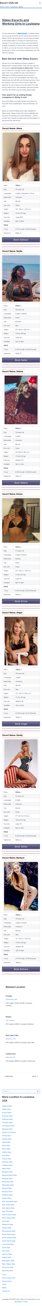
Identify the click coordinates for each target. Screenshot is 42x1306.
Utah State (5, 1251)
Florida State (6, 1136)
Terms (4, 1284)
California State (7, 1119)
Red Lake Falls (12, 1035)
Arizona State (6, 1113)
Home (2, 7)
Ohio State (5, 1221)
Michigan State (7, 1178)
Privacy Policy (7, 1281)
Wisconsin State (7, 1267)
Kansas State (6, 1159)
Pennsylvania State (8, 1231)
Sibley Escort (22, 33)
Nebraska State (7, 1195)
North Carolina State (9, 1215)
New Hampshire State (9, 1201)
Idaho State (6, 1145)
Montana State (7, 1192)
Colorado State (7, 1122)
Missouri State (7, 1188)
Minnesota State (7, 1182)
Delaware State (7, 1129)
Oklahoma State (7, 1224)
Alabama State (7, 1106)
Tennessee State (8, 1244)
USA (7, 7)
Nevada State (6, 1198)
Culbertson (11, 1054)
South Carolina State (9, 1238)
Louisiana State (7, 1165)
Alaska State (6, 1109)
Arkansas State (7, 1116)
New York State (7, 1211)
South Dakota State (8, 1241)
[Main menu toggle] (40, 3)
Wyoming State (7, 1271)
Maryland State (7, 1172)
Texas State (6, 1247)
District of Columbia (9, 1132)
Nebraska (9, 1057)
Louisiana (13, 7)
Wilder (9, 1017)
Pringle (9, 996)
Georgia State (6, 1139)
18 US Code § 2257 (8, 1278)
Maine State (6, 1168)
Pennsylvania (10, 999)
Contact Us (6, 1291)
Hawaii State (6, 1142)
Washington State (8, 1261)
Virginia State (6, 1257)
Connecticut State (8, 1126)
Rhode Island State (8, 1234)
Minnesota (9, 1039)
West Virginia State (8, 1264)
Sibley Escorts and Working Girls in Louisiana (21, 21)
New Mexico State (8, 1208)
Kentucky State (7, 1162)
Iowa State (5, 1155)
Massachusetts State (9, 1175)
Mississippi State (8, 1185)
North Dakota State (8, 1218)
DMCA (4, 1288)
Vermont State (7, 1254)
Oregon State (6, 1228)
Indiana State (6, 1152)
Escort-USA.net (9, 2)
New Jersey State (8, 1205)
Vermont (11, 1020)
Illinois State (6, 1149)
